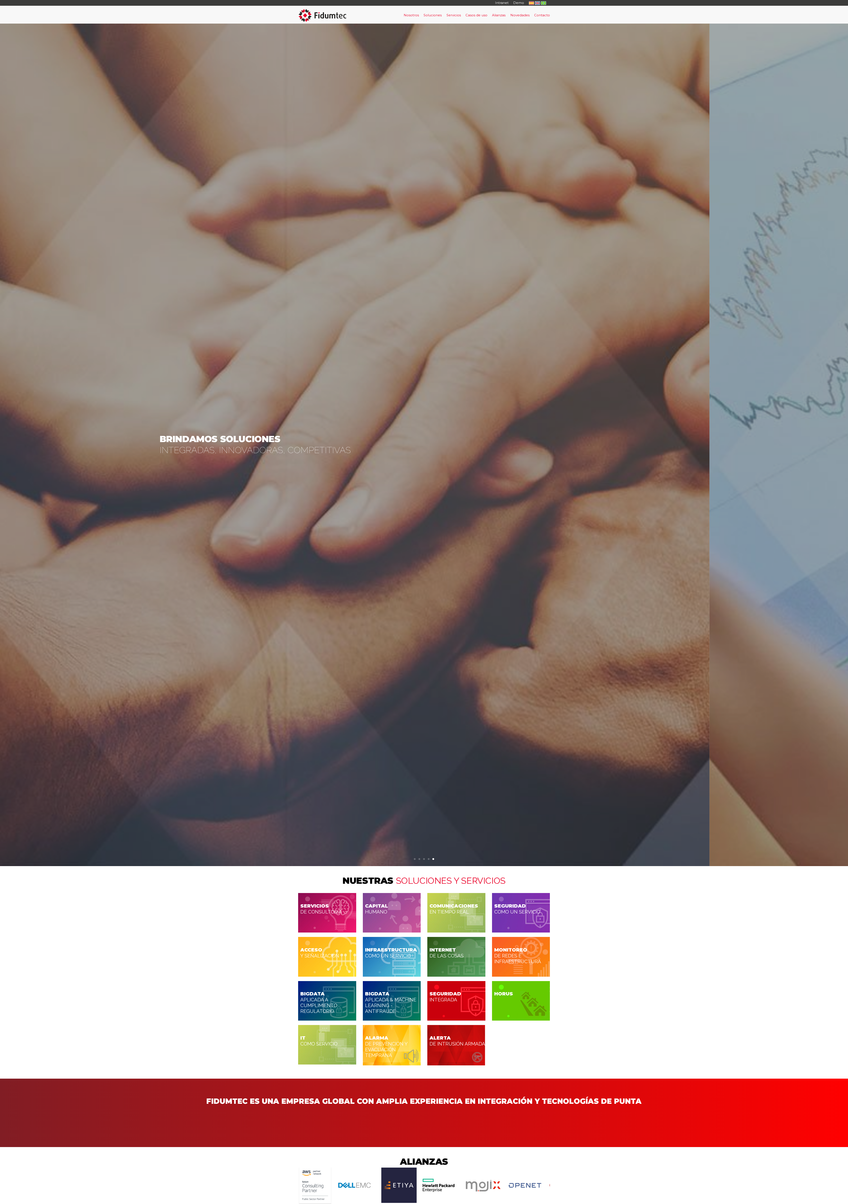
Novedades (520, 15)
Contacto (542, 15)
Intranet (502, 3)
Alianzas (498, 15)
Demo (518, 3)
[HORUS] (521, 1000)
